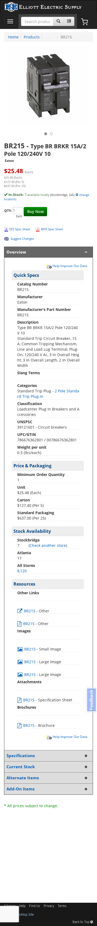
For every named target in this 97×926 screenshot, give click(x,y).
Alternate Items (22, 777)
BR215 (29, 610)
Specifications (20, 755)
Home (13, 37)
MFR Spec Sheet (52, 229)
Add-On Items (20, 789)
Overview (16, 252)
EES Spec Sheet (19, 229)
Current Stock (20, 766)
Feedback (91, 699)
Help (22, 906)
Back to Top (81, 922)
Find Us (34, 906)
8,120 (22, 570)
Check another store (48, 545)
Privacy (49, 906)
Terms (62, 906)
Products (32, 37)
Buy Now (35, 211)
